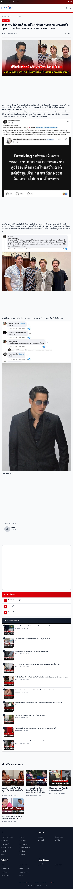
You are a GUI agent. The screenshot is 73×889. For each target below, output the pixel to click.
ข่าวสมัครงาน (22, 854)
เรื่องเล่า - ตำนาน (24, 868)
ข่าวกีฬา (3, 854)
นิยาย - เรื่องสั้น (5, 875)
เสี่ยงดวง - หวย (23, 865)
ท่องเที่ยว (4, 872)
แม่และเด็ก (41, 840)
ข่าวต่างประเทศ (23, 844)
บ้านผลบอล (58, 865)
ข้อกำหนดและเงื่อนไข (40, 883)
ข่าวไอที (3, 851)
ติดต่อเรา (52, 883)
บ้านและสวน (59, 837)
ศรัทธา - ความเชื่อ (24, 872)
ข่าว (11, 16)
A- (65, 33)
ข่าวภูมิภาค (22, 851)
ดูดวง (2, 865)
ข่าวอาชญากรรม (6, 847)
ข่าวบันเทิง (18, 16)
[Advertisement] (36, 90)
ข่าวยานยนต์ (5, 844)
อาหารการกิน (5, 868)
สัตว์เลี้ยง (57, 840)
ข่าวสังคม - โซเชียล (24, 847)
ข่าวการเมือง (22, 837)
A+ (69, 34)
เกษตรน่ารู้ (41, 837)
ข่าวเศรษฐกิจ (22, 840)
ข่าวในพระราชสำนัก (7, 837)
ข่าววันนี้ (40, 865)
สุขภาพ (21, 875)
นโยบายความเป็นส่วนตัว (25, 883)
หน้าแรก (4, 16)
